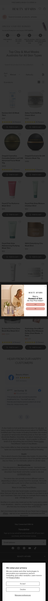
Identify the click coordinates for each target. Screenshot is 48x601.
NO (35, 308)
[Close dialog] (45, 286)
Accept (23, 584)
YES (35, 304)
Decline (23, 589)
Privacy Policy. (14, 577)
